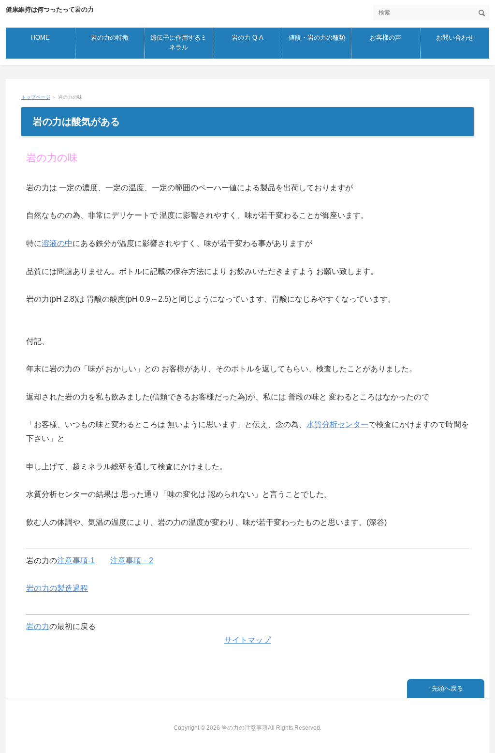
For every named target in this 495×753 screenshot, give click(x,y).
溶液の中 (57, 243)
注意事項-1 (76, 560)
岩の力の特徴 (110, 37)
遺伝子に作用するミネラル (178, 42)
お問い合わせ (455, 37)
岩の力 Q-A (247, 37)
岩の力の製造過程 (57, 588)
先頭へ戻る (447, 688)
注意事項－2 (131, 560)
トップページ (35, 97)
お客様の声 (385, 37)
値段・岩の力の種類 (317, 37)
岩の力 (37, 626)
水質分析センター (337, 424)
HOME (40, 37)
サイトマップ (247, 640)
